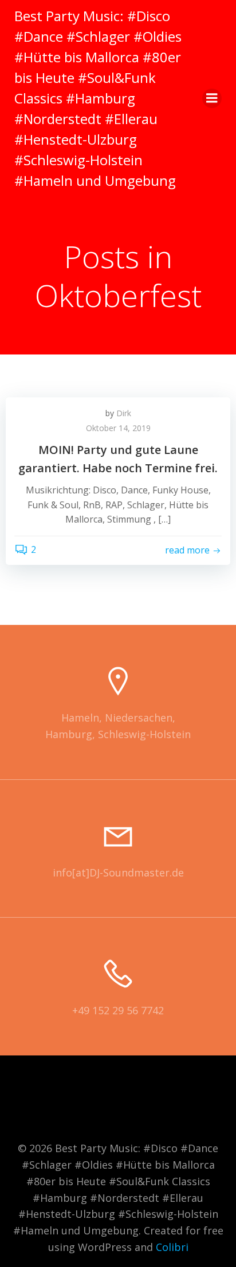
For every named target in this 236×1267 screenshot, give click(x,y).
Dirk (123, 413)
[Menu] (212, 98)
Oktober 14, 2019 (118, 428)
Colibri (172, 1247)
